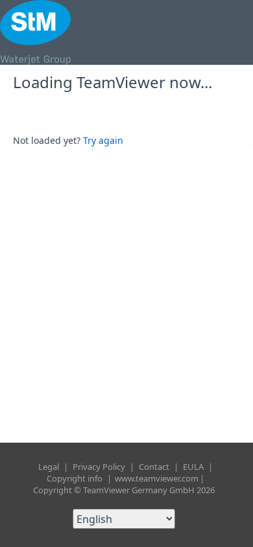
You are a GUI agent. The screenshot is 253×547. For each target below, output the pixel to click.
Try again (103, 140)
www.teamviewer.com (157, 478)
